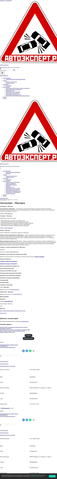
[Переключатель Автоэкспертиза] (24, 171)
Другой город (3, 313)
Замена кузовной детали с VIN (7, 332)
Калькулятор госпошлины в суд (13, 94)
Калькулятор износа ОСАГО (12, 93)
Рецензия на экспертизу (5, 328)
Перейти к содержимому (6, 0)
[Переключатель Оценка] (24, 174)
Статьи (4, 97)
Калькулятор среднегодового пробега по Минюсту (18, 88)
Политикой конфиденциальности (37, 476)
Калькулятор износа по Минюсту (14, 89)
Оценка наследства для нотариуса (8, 263)
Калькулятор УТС (10, 90)
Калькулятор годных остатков (13, 92)
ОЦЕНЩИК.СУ (4, 346)
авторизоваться (24, 321)
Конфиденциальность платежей (7, 366)
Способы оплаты (4, 361)
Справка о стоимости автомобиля (8, 261)
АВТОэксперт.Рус (5, 408)
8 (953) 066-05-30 (4, 75)
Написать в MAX (28, 338)
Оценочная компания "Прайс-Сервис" (9, 344)
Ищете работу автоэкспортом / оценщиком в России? (12, 310)
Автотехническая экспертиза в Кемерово (15, 79)
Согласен (52, 476)
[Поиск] (0, 68)
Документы (8, 85)
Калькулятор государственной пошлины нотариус (18, 95)
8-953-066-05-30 (33, 393)
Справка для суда (10, 83)
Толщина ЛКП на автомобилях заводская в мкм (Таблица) (14, 327)
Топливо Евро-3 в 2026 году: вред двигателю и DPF (12, 331)
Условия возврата (4, 363)
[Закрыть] (2, 73)
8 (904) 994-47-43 (14, 252)
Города (4, 98)
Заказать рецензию (39, 256)
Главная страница (3, 199)
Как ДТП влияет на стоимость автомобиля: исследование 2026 (15, 329)
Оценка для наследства (11, 81)
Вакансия (28, 335)
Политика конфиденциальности (7, 347)
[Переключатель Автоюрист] (24, 178)
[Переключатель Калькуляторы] (24, 181)
